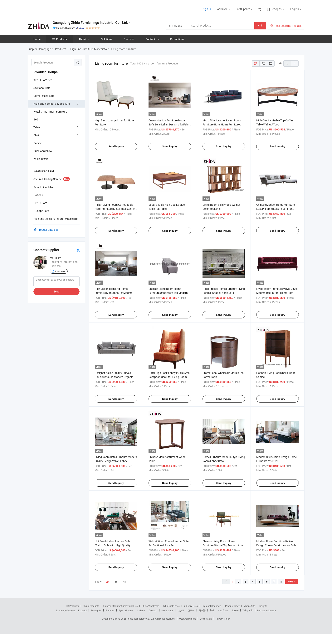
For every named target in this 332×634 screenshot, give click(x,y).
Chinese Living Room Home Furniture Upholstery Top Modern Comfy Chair (168, 293)
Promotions (177, 39)
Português (96, 610)
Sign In (207, 9)
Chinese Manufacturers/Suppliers (120, 605)
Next (290, 581)
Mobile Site (249, 605)
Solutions (106, 39)
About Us (84, 39)
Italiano (141, 610)
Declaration (206, 618)
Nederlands (167, 610)
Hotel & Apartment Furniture (50, 111)
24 (107, 581)
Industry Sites (191, 605)
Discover (129, 39)
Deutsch (153, 610)
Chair (36, 135)
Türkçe (235, 610)
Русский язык (126, 610)
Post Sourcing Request (288, 26)
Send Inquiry (116, 146)
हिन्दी (212, 610)
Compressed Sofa (44, 96)
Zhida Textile (40, 159)
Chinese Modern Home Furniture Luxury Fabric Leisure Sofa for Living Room (275, 209)
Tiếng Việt (247, 610)
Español (82, 610)
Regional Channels (211, 605)
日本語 (202, 610)
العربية (180, 610)
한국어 (191, 610)
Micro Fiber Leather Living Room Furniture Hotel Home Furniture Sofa (222, 124)
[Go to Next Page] (294, 63)
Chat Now (60, 271)
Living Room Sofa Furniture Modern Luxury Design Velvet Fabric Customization (116, 461)
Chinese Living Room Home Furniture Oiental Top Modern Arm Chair (223, 545)
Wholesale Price (171, 605)
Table (36, 127)
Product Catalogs (47, 229)
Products (61, 39)
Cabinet (38, 143)
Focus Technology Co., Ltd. (141, 618)
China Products (91, 605)
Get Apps (276, 9)
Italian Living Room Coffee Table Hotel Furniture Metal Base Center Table (115, 209)
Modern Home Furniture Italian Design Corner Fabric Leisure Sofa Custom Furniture (276, 545)
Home (37, 39)
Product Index (232, 605)
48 (124, 581)
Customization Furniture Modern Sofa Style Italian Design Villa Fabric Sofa (170, 124)
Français (110, 610)
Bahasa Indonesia (266, 610)
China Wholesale (150, 605)
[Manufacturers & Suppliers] (52, 7)
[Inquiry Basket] (260, 9)
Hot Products (72, 605)
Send (57, 291)
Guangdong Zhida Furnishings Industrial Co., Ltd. (90, 23)
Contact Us (152, 39)
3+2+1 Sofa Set (42, 80)
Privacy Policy (223, 618)
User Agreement (187, 618)
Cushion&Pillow (42, 151)
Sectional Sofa (42, 88)
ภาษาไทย (223, 610)
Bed (35, 119)
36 (116, 581)
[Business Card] (78, 250)
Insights (263, 605)
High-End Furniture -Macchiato (51, 103)
